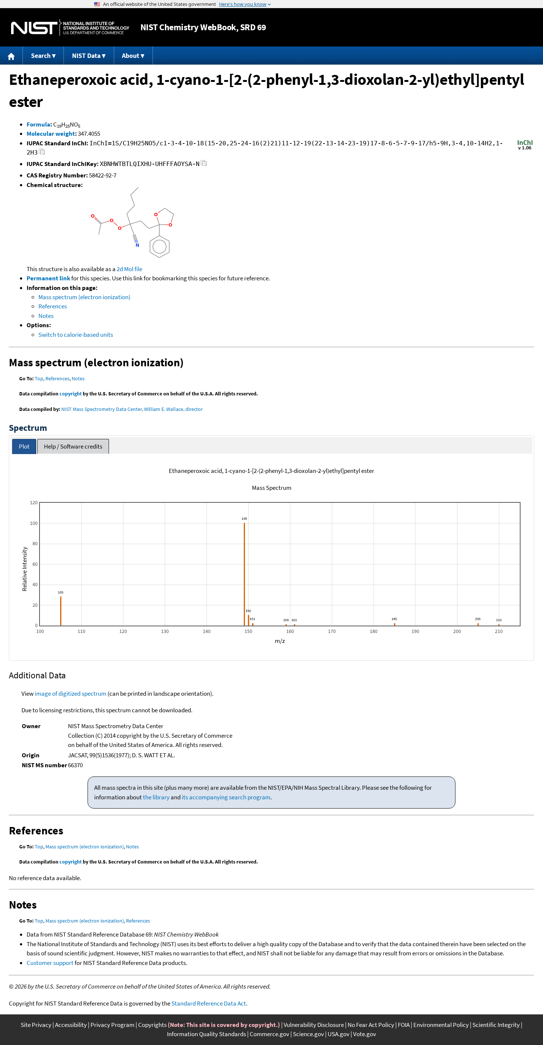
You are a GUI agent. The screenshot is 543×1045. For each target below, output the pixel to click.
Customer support (50, 963)
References (52, 306)
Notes (46, 316)
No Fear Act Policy (371, 1025)
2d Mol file (129, 269)
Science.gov (308, 1034)
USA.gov (338, 1034)
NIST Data (86, 55)
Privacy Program (112, 1025)
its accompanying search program (226, 797)
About (130, 55)
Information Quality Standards (206, 1034)
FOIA (404, 1025)
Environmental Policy (441, 1025)
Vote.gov (364, 1034)
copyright (70, 393)
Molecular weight (51, 133)
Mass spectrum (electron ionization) (84, 297)
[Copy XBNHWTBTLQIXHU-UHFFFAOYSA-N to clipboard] (204, 165)
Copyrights (152, 1025)
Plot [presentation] (24, 446)
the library (156, 797)
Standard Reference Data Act (208, 1003)
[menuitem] (11, 55)
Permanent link (48, 278)
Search (41, 55)
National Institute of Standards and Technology (70, 27)
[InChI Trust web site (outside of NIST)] (525, 149)
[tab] (24, 446)
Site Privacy (36, 1025)
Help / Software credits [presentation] (73, 446)
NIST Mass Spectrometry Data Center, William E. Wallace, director (132, 409)
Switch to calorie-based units (75, 335)
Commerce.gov (269, 1034)
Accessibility (71, 1025)
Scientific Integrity (496, 1025)
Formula (38, 124)
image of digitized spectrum (70, 693)
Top (39, 378)
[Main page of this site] (11, 55)
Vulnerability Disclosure (314, 1025)
